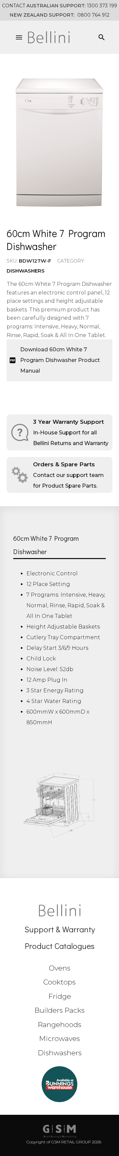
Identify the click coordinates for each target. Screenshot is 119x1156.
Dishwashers (26, 271)
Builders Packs (59, 1010)
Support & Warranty (59, 929)
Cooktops (59, 982)
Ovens (59, 968)
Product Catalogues (60, 945)
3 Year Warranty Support (68, 421)
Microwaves (59, 1038)
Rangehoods (59, 1024)
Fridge (59, 996)
